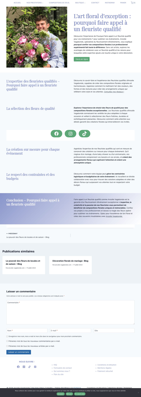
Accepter (61, 394)
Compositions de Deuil (59, 3)
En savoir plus (80, 394)
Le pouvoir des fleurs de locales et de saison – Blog (27, 235)
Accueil (17, 3)
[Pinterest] (35, 366)
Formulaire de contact (63, 368)
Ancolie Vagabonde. (114, 216)
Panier (123, 3)
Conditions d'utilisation (106, 365)
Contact (95, 3)
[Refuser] (138, 393)
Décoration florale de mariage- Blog (70, 261)
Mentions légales (104, 368)
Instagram (109, 3)
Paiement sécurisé (105, 371)
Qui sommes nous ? (62, 371)
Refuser (69, 394)
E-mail (54, 331)
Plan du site (58, 374)
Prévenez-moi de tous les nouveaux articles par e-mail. (32, 346)
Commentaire (13, 303)
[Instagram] (23, 366)
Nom (10, 331)
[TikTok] (29, 366)
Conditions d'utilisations (97, 388)
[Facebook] (18, 366)
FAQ (55, 365)
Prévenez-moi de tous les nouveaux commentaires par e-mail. (34, 341)
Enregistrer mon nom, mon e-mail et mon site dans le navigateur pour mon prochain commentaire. (45, 336)
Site (96, 331)
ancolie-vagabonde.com (16, 268)
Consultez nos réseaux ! (114, 92)
